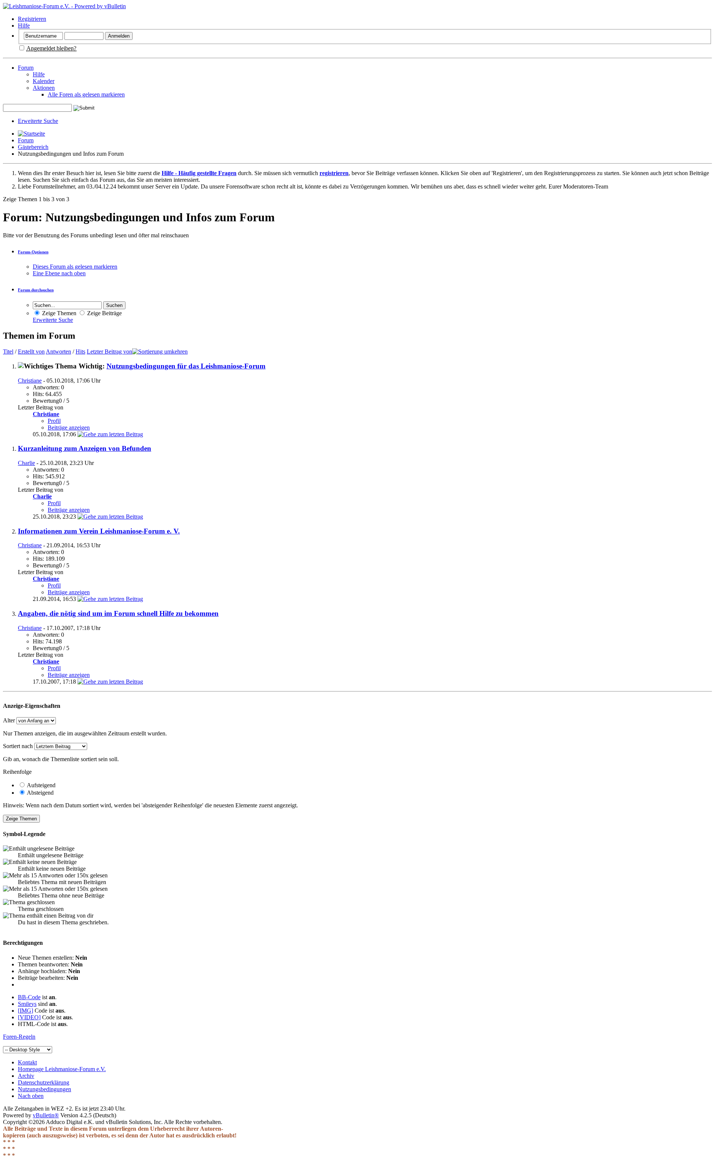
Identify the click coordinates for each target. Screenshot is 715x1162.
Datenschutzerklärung (43, 1082)
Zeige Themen (58, 313)
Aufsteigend (40, 785)
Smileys (27, 1004)
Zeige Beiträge (104, 313)
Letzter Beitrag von (109, 351)
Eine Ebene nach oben (59, 273)
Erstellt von (31, 351)
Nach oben (31, 1096)
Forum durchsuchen (36, 290)
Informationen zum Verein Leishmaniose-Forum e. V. (99, 531)
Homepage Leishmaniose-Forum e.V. (62, 1069)
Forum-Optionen (33, 252)
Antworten (58, 351)
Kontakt (27, 1062)
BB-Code (29, 997)
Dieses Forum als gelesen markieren (75, 266)
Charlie (26, 463)
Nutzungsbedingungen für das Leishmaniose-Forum (186, 366)
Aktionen (44, 88)
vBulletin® (46, 1115)
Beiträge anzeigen (69, 427)
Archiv (26, 1076)
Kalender (43, 81)
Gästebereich (33, 147)
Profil (54, 421)
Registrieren (32, 19)
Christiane (30, 380)
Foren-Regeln (19, 1036)
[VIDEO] (29, 1017)
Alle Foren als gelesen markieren (86, 94)
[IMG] (25, 1010)
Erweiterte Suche (38, 121)
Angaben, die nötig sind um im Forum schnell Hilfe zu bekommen (118, 613)
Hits (80, 351)
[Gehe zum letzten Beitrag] (110, 434)
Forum (26, 67)
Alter (9, 720)
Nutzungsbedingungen (44, 1089)
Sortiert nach (18, 746)
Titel (8, 351)
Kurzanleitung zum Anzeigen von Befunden (84, 448)
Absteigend (40, 792)
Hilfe (24, 25)
